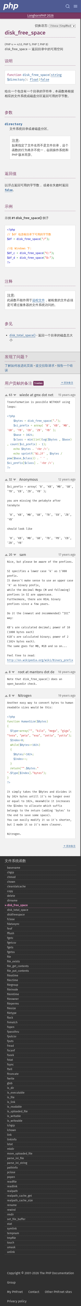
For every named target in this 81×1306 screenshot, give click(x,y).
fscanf (11, 1050)
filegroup (12, 985)
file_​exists (13, 961)
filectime (12, 980)
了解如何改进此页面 (19, 365)
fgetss (11, 952)
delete (11, 896)
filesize (11, 1008)
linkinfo (12, 1139)
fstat (10, 1060)
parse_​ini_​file (15, 1158)
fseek (10, 1055)
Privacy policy (17, 1301)
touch (10, 1242)
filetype (12, 1013)
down (14, 395)
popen (11, 1177)
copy (10, 891)
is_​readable (14, 1106)
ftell (9, 1069)
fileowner (13, 999)
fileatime (12, 975)
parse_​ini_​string (17, 1163)
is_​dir (10, 1088)
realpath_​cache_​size (20, 1200)
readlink (12, 1186)
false (44, 79)
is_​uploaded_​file (17, 1111)
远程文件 (38, 300)
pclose (11, 1172)
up (7, 395)
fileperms (13, 1003)
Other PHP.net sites (58, 1292)
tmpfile (11, 1238)
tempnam (13, 1233)
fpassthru (13, 1031)
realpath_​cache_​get (19, 1195)
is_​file (11, 1097)
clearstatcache (16, 886)
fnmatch (12, 1022)
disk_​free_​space (17, 905)
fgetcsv (11, 942)
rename (12, 1205)
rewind (11, 1210)
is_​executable (16, 1092)
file (9, 956)
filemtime (13, 994)
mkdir (10, 1149)
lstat (10, 1144)
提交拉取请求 (45, 365)
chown (11, 881)
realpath (12, 1191)
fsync (10, 1064)
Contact (33, 1292)
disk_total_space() (22, 335)
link (9, 1135)
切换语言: (41, 26)
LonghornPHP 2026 (40, 15)
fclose (11, 919)
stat (9, 1224)
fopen (10, 1027)
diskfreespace (16, 914)
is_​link (11, 1102)
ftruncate (13, 1074)
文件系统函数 (15, 861)
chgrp (10, 872)
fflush (10, 933)
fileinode (12, 989)
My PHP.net (15, 1292)
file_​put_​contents (18, 971)
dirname (12, 900)
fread (10, 1045)
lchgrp (11, 1125)
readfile (12, 1181)
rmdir (10, 1214)
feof (9, 928)
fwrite (10, 1078)
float (34, 79)
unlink (11, 1252)
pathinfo (12, 1167)
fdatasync (13, 924)
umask (11, 1247)
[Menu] (75, 6)
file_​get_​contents (18, 966)
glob (9, 1083)
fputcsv (11, 1036)
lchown (11, 1130)
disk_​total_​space (17, 910)
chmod (11, 877)
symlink (12, 1228)
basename (13, 867)
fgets (10, 947)
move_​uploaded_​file (19, 1153)
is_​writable (14, 1116)
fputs (10, 1041)
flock (10, 1017)
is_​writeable (14, 1120)
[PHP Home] (11, 6)
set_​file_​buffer (16, 1219)
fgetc (10, 938)
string (56, 75)
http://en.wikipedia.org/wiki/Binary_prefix (40, 660)
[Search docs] (68, 6)
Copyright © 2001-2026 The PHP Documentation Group (40, 1277)
